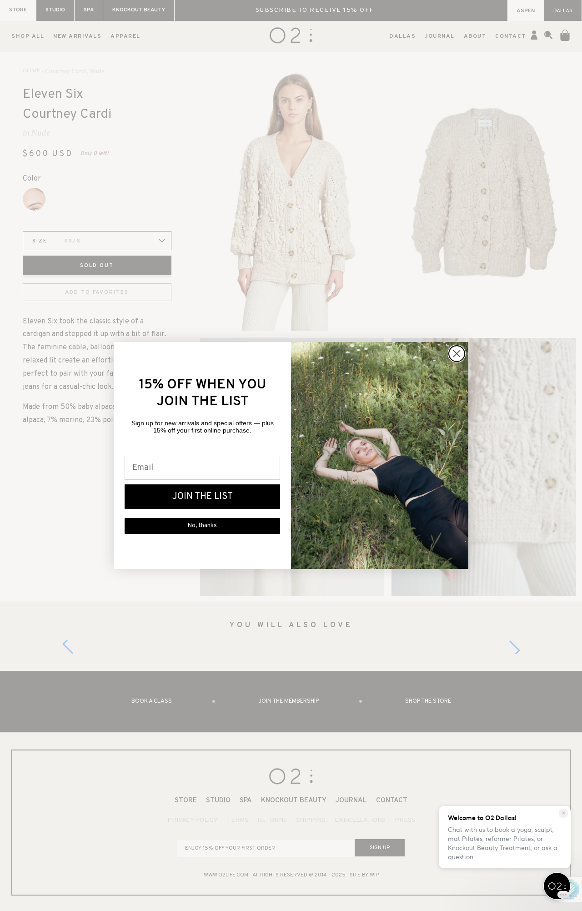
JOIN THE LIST (202, 497)
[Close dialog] (457, 354)
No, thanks (202, 525)
